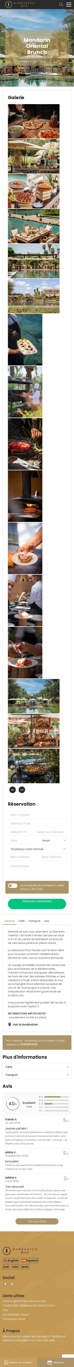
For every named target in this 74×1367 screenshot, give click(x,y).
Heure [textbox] (46, 840)
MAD (25, 1267)
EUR (6, 1267)
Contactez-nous (14, 1319)
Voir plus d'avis (37, 1221)
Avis (46, 921)
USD (15, 1267)
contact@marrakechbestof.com (24, 1301)
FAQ (5, 1310)
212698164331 (29, 1044)
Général (9, 921)
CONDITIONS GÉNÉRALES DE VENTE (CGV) (29, 1306)
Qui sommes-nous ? (16, 1315)
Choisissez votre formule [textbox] (27, 849)
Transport (34, 921)
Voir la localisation (24, 1024)
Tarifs (21, 921)
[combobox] (53, 840)
